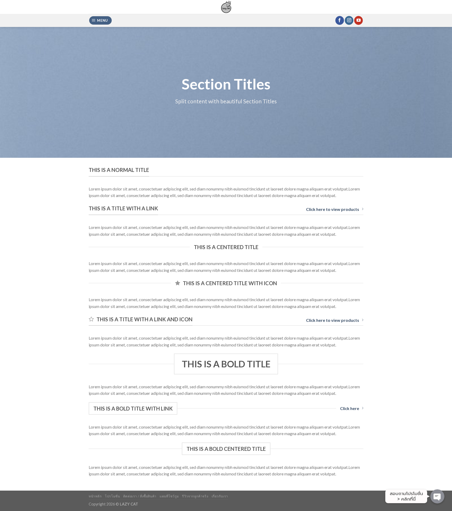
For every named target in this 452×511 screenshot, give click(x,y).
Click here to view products (332, 209)
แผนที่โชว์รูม (169, 496)
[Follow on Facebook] (339, 20)
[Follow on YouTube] (358, 20)
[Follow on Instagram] (349, 20)
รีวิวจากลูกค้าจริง (195, 496)
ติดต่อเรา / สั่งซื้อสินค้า (139, 496)
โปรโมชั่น (112, 496)
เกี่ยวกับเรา (220, 496)
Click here (349, 408)
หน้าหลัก (95, 496)
